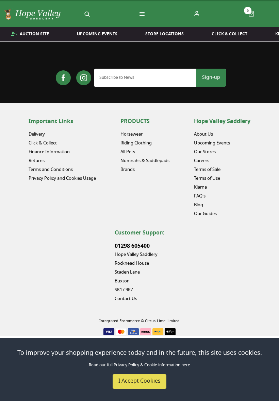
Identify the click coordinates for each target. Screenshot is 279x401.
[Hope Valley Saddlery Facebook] (63, 77)
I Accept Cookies (139, 381)
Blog (198, 205)
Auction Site (34, 34)
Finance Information (49, 152)
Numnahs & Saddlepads (144, 160)
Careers (201, 160)
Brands (127, 169)
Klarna (200, 187)
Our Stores (205, 152)
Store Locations (164, 34)
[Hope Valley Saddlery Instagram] (83, 77)
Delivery (37, 134)
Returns (37, 160)
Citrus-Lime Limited (162, 321)
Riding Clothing (136, 143)
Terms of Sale (207, 169)
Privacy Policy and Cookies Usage (62, 178)
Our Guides (205, 213)
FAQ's (200, 196)
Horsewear (131, 134)
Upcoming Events (97, 34)
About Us (203, 134)
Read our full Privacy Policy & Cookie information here (139, 365)
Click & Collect (229, 34)
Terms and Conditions (51, 169)
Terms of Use (207, 178)
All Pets (127, 152)
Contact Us (126, 298)
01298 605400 (132, 246)
